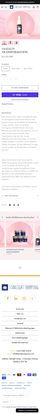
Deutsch (6, 402)
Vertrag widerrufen (27, 410)
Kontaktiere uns (20, 318)
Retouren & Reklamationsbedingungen (20, 328)
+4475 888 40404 (20, 351)
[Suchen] (7, 7)
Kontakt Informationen (20, 342)
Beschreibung (6, 113)
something (22, 3)
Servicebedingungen (20, 337)
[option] (20, 24)
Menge (4, 75)
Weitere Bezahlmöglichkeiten (20, 99)
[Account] (33, 7)
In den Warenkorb (20, 88)
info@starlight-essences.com (20, 353)
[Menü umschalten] (2, 7)
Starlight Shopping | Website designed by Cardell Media (21, 407)
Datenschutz (20, 333)
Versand (20, 323)
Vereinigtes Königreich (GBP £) (13, 395)
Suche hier (20, 309)
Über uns (20, 313)
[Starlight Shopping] (20, 7)
